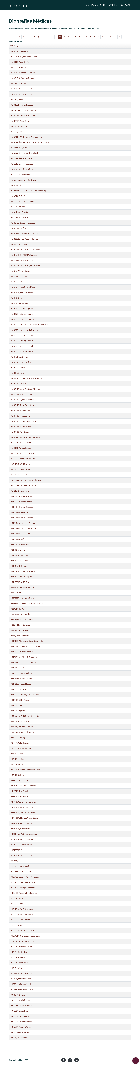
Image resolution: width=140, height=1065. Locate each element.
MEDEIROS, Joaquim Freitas (22, 523)
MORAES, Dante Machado (21, 866)
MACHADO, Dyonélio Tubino (22, 73)
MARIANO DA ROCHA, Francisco (24, 255)
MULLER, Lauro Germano (21, 1005)
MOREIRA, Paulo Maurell (21, 920)
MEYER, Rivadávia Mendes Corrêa (25, 769)
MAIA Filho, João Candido (21, 164)
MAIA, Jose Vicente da (20, 174)
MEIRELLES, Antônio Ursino (22, 598)
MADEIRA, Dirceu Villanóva (22, 115)
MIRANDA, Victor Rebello (21, 828)
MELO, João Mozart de (19, 635)
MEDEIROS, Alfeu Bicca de (21, 507)
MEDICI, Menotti (17, 550)
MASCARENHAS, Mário (20, 442)
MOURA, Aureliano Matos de (22, 973)
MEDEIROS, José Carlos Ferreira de (25, 528)
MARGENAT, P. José (18, 244)
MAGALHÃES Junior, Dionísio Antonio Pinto (29, 142)
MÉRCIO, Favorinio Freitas (21, 727)
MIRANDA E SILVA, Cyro (20, 796)
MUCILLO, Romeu (17, 995)
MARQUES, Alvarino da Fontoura (24, 330)
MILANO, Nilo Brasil (19, 791)
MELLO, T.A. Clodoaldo (19, 630)
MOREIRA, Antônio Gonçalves (23, 909)
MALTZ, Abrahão (17, 207)
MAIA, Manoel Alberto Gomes (23, 180)
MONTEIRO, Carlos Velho (21, 845)
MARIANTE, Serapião (19, 276)
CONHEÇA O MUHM (95, 5)
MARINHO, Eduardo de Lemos (23, 292)
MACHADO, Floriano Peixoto (22, 78)
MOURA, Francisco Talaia (21, 979)
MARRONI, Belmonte (19, 357)
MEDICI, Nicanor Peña (19, 555)
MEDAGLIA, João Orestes (21, 501)
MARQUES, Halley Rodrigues (22, 341)
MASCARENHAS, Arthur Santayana (25, 437)
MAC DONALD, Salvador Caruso (23, 56)
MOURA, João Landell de (21, 984)
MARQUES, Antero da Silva (22, 335)
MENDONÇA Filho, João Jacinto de (25, 657)
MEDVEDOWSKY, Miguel (21, 576)
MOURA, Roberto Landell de (22, 989)
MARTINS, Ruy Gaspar (20, 432)
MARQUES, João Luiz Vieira (22, 346)
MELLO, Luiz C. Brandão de (21, 619)
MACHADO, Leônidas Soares (22, 94)
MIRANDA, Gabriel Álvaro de (22, 812)
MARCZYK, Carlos (18, 228)
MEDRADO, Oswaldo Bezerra (22, 571)
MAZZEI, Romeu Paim (19, 491)
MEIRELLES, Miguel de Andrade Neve (26, 603)
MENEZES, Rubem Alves (20, 689)
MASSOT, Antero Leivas (20, 448)
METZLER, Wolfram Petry (21, 748)
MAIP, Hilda (15, 185)
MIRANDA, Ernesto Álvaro (21, 807)
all (11, 36)
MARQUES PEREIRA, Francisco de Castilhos (29, 325)
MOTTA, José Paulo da (20, 957)
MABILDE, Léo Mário (19, 51)
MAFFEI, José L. (17, 132)
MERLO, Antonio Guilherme (22, 732)
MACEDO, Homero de (19, 67)
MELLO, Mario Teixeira (20, 625)
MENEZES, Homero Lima (21, 673)
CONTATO (125, 5)
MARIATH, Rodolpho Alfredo (22, 287)
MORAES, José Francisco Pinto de (25, 882)
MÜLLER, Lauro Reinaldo (21, 1021)
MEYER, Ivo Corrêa (18, 759)
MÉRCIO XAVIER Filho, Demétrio (24, 716)
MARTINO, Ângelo (18, 383)
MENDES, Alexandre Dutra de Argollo (26, 641)
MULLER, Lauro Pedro (19, 1016)
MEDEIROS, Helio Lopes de (21, 518)
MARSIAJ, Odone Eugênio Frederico (26, 378)
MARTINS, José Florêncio (21, 410)
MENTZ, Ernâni (17, 705)
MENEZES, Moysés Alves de (22, 678)
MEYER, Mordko (17, 764)
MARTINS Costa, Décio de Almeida (25, 389)
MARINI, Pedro (16, 298)
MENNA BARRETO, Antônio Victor (25, 694)
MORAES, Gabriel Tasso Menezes (24, 877)
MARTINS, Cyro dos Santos (22, 400)
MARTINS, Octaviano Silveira (23, 421)
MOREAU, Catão (17, 898)
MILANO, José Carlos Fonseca (23, 786)
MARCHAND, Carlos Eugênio (22, 223)
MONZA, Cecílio (17, 861)
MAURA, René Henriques (21, 469)
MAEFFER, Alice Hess (19, 121)
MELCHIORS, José (18, 609)
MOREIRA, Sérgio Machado (22, 930)
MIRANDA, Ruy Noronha (21, 823)
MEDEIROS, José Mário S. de (22, 534)
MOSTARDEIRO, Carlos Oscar (22, 941)
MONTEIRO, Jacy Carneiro (21, 855)
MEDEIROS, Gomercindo (20, 512)
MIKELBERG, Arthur (19, 780)
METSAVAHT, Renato (19, 743)
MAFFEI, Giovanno (18, 126)
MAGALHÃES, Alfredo (20, 148)
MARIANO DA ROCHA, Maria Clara (25, 266)
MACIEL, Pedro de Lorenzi (21, 105)
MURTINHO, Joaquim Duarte (22, 1032)
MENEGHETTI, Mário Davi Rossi (24, 662)
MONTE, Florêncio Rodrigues (22, 839)
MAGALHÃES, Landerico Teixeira (24, 153)
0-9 (114, 36)
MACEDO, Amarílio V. (19, 62)
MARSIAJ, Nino (17, 373)
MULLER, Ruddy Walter (20, 1027)
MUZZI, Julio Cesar (18, 1038)
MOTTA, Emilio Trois (19, 952)
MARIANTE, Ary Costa (20, 271)
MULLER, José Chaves (20, 1000)
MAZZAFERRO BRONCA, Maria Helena (27, 480)
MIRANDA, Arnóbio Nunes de (23, 802)
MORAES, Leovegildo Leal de (22, 887)
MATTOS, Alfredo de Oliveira (23, 453)
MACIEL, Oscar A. (17, 99)
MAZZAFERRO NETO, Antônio (23, 485)
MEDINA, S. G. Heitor (19, 566)
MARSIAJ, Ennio (17, 367)
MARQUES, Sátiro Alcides (21, 351)
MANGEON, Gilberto (19, 217)
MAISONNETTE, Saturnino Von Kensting (28, 190)
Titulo (13, 46)
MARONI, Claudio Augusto (21, 308)
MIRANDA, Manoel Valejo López (24, 818)
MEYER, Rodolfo (17, 775)
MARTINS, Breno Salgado (21, 394)
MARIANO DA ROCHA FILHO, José (25, 249)
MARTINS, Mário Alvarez (21, 416)
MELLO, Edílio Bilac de (20, 614)
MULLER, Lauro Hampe (20, 1011)
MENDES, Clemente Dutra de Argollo (26, 646)
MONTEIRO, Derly (18, 850)
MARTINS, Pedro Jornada (21, 426)
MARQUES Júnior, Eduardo (22, 314)
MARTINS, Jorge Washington (23, 405)
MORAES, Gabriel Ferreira (21, 871)
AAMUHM (113, 5)
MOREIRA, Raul (17, 925)
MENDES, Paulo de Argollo (21, 652)
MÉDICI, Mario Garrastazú (21, 544)
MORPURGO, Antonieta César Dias (25, 936)
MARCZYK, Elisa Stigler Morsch (24, 233)
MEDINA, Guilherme (19, 560)
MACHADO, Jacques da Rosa (22, 89)
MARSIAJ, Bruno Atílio (20, 362)
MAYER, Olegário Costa (20, 475)
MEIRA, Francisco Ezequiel (22, 587)
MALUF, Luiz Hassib (19, 212)
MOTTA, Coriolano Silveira (21, 946)
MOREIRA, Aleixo (18, 904)
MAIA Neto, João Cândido (21, 169)
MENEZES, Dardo (17, 668)
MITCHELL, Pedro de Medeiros (23, 834)
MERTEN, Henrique (18, 737)
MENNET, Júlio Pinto (19, 700)
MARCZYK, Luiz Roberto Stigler (24, 239)
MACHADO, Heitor (18, 83)
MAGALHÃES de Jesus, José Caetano (26, 137)
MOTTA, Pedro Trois (19, 962)
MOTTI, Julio (16, 968)
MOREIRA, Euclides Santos (21, 914)
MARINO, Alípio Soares (20, 303)
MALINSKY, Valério (18, 196)
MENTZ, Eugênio (17, 711)
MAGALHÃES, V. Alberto (21, 158)
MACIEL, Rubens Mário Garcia (23, 110)
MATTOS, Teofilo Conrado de (22, 459)
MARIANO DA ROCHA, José (22, 260)
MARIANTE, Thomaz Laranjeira (24, 282)
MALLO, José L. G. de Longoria (23, 201)
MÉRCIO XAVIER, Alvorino (21, 721)
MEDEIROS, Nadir (17, 539)
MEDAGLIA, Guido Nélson (21, 496)
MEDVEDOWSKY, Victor (20, 582)
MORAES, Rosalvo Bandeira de (23, 893)
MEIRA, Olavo (16, 593)
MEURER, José (16, 753)
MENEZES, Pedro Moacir (20, 684)
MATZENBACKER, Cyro (20, 464)
